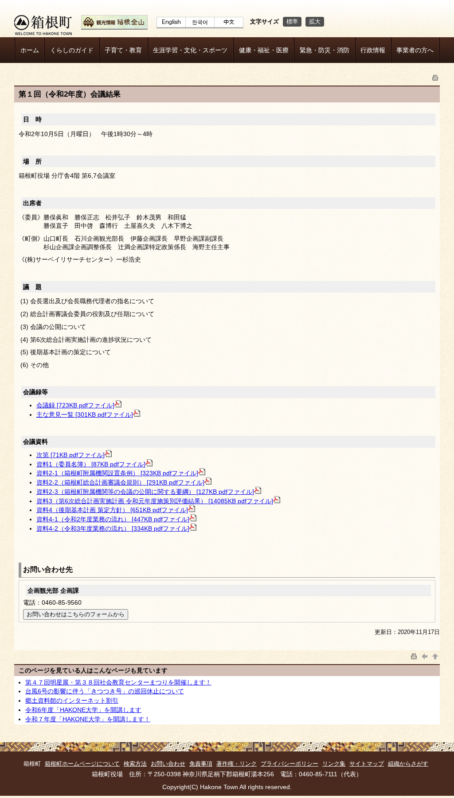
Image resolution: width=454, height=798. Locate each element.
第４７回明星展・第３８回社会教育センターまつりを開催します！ (118, 682)
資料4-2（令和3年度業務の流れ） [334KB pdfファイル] (112, 528)
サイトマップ (366, 763)
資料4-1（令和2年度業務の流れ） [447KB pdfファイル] (112, 519)
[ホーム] (43, 32)
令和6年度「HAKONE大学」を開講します (83, 709)
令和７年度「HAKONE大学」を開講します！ (87, 719)
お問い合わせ (168, 763)
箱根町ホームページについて (82, 763)
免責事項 (200, 763)
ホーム (29, 50)
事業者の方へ (415, 50)
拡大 (315, 21)
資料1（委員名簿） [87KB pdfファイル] (90, 464)
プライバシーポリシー (289, 763)
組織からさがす (408, 763)
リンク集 (333, 763)
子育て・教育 (123, 50)
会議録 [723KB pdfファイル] (75, 405)
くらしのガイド (72, 50)
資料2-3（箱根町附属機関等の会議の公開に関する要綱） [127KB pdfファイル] (145, 491)
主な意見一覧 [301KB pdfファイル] (84, 414)
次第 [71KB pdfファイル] (70, 454)
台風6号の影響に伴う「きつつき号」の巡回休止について (104, 691)
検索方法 (135, 763)
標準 (292, 21)
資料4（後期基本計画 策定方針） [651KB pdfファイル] (112, 509)
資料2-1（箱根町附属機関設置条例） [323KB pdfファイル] (117, 473)
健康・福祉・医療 (264, 50)
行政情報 (372, 50)
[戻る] (424, 655)
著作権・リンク (236, 763)
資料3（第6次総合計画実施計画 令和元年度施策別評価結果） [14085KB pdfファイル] (154, 501)
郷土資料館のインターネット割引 (71, 700)
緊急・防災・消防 (324, 50)
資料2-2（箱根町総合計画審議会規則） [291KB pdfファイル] (120, 482)
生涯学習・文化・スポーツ (190, 50)
